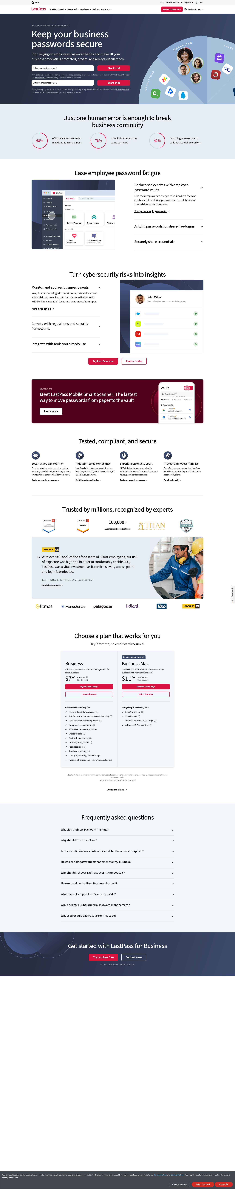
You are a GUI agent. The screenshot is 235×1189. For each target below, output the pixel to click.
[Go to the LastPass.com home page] (39, 9)
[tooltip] (97, 712)
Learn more (51, 411)
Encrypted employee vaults (150, 211)
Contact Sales (74, 775)
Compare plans (115, 790)
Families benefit (171, 479)
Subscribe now (89, 694)
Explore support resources (132, 479)
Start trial (114, 68)
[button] (168, 185)
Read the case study (51, 585)
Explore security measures (44, 479)
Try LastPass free (103, 361)
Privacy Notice (122, 75)
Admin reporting (41, 309)
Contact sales (134, 361)
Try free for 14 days (89, 686)
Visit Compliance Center (87, 479)
